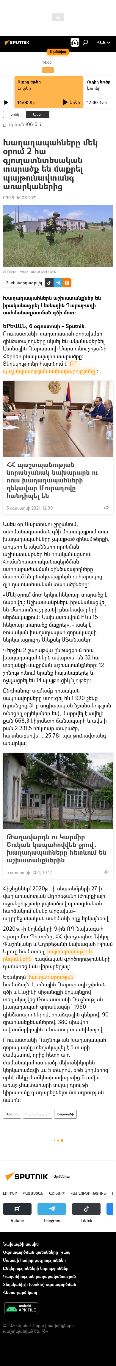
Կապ (65, 1252)
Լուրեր (24, 88)
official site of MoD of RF (39, 271)
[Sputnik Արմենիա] (18, 44)
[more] (106, 507)
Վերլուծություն (88, 1193)
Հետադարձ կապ (20, 1292)
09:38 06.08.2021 (20, 198)
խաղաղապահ (38, 1114)
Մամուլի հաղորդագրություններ (34, 1260)
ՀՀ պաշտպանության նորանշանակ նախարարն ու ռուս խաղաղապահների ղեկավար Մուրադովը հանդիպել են (52, 480)
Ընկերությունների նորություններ (35, 1268)
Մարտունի (65, 1114)
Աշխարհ (57, 1193)
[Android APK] (21, 1308)
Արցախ (12, 1114)
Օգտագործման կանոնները (30, 1252)
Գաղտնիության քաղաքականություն (39, 1276)
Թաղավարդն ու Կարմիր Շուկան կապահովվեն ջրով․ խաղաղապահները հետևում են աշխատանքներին (56, 848)
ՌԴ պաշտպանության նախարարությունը (49, 367)
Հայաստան (33, 1193)
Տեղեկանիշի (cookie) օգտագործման (39, 1284)
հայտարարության (51, 976)
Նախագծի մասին (21, 1244)
